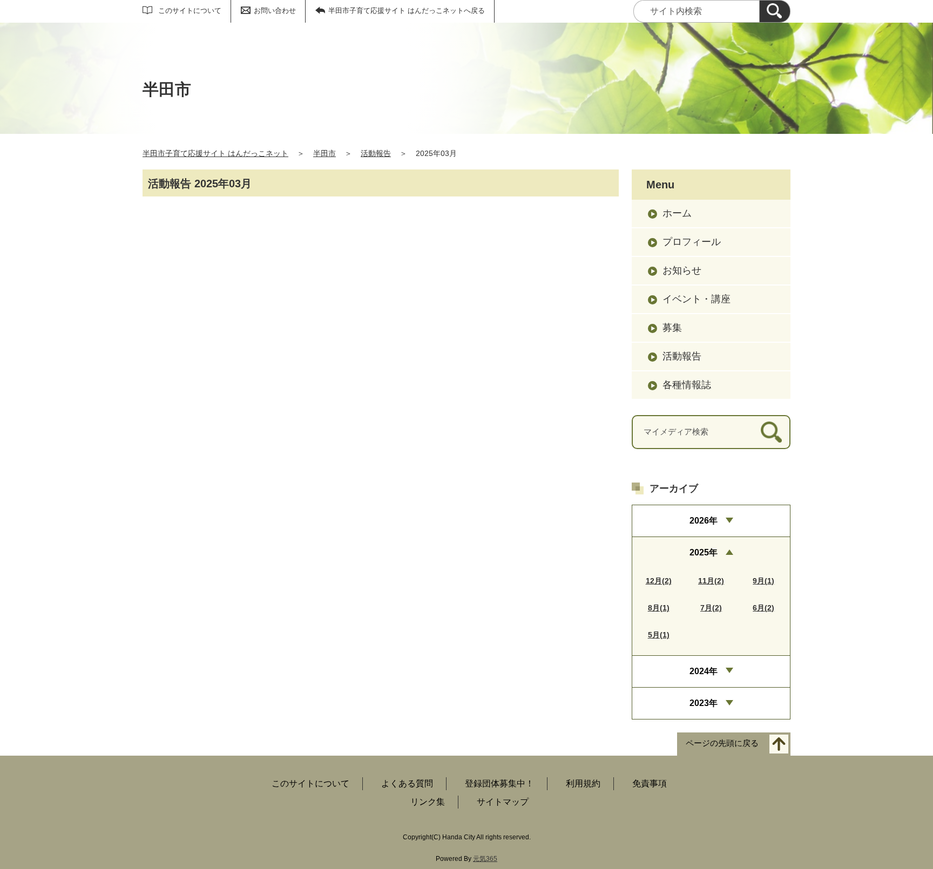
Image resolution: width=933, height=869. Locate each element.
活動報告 (376, 153)
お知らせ (681, 270)
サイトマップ (503, 801)
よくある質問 (407, 783)
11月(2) (711, 580)
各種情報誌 (686, 384)
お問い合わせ (275, 10)
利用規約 (583, 783)
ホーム (677, 213)
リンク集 (427, 801)
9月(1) (763, 580)
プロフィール (691, 241)
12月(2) (659, 580)
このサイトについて (189, 10)
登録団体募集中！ (499, 783)
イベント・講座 (696, 299)
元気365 (485, 859)
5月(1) (659, 634)
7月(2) (711, 607)
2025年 (703, 552)
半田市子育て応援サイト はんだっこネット (215, 153)
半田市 (324, 153)
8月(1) (659, 607)
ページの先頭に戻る (722, 743)
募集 (672, 327)
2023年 (703, 703)
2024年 (703, 671)
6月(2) (763, 607)
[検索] (774, 11)
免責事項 (649, 783)
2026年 (703, 520)
